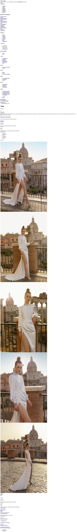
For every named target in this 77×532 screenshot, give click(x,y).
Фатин (4, 35)
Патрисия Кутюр (3, 16)
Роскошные (5, 62)
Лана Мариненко (3, 27)
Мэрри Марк (2, 26)
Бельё (4, 12)
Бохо (3, 63)
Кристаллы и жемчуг (6, 67)
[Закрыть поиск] (1, 3)
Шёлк (4, 39)
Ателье (4, 96)
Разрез (4, 80)
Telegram (2, 121)
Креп (3, 40)
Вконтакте (4, 530)
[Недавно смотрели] (3, 101)
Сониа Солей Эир (3, 22)
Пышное (4, 8)
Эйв (1, 23)
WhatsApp (2, 120)
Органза (4, 38)
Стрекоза (2, 25)
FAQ (3, 97)
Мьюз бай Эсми (3, 19)
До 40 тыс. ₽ (5, 45)
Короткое (4, 10)
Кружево (4, 36)
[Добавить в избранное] (0, 141)
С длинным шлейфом (6, 74)
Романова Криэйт (3, 21)
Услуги (1, 126)
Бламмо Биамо (3, 102)
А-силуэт (4, 5)
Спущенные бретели (6, 93)
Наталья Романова (3, 18)
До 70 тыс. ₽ (5, 46)
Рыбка (4, 7)
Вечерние (4, 11)
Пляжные (4, 59)
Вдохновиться (3, 131)
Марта (1, 20)
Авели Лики (2, 30)
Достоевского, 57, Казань (4, 522)
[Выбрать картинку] (4, 4)
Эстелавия (2, 29)
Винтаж (1, 17)
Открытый (4, 85)
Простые (4, 60)
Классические (5, 58)
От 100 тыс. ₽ (5, 49)
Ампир (4, 6)
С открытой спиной (6, 78)
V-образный (5, 79)
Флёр (1, 28)
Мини (4, 72)
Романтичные (5, 61)
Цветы (4, 68)
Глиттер (4, 37)
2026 (3, 53)
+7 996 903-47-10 (3, 520)
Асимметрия (5, 87)
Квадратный (5, 84)
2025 (3, 54)
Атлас (4, 34)
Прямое (4, 9)
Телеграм (4, 529)
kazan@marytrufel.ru (3, 518)
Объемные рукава (6, 92)
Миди (4, 73)
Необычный (5, 41)
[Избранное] (1, 101)
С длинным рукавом (6, 91)
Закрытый (4, 86)
